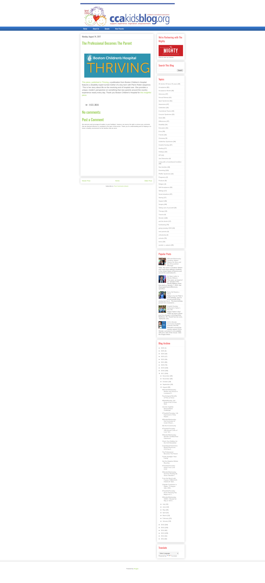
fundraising (162, 225)
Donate (107, 28)
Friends (161, 135)
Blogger (136, 568)
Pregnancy (162, 177)
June (164, 507)
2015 (163, 527)
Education (162, 128)
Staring (161, 197)
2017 (163, 373)
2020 (163, 365)
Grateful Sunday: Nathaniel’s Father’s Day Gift (173, 308)
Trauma (161, 214)
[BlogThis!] (92, 105)
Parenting (162, 170)
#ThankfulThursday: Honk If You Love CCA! (168, 467)
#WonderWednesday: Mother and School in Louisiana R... (170, 391)
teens (160, 241)
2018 (163, 370)
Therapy (161, 211)
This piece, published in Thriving (95, 82)
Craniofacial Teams (165, 111)
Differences (162, 121)
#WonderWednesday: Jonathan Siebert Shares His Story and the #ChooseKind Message (174, 262)
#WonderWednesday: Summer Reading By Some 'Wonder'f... (169, 473)
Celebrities (162, 107)
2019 (163, 368)
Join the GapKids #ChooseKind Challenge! (167, 408)
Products (161, 180)
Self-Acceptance (164, 187)
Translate (174, 556)
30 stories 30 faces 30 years (168, 84)
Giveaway (162, 138)
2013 (163, 533)
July (164, 504)
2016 (163, 524)
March (165, 515)
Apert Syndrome (164, 101)
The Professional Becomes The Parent (170, 453)
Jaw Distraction (164, 158)
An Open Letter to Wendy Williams (173, 277)
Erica (160, 131)
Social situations (164, 194)
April (164, 512)
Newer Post (86, 181)
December (166, 376)
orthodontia (162, 235)
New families (163, 167)
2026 (163, 348)
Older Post (148, 181)
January (165, 521)
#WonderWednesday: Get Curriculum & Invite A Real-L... (169, 421)
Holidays (161, 152)
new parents (163, 231)
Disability (161, 124)
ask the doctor (163, 221)
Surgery (161, 204)
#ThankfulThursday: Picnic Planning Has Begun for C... (169, 492)
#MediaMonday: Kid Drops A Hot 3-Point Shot (169, 402)
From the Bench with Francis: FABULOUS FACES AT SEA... (169, 480)
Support (161, 201)
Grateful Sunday (164, 145)
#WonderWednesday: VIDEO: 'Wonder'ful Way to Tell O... (169, 498)
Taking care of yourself (166, 208)
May (164, 510)
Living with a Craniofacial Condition (170, 162)
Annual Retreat (163, 97)
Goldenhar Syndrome (166, 141)
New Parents (119, 28)
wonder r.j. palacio (164, 245)
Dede (160, 118)
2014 (163, 530)
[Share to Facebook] (96, 105)
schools (161, 238)
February (166, 518)
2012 (163, 536)
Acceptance (162, 87)
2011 (162, 539)
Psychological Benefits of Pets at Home (169, 397)
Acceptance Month (165, 90)
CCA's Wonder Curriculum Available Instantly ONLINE (174, 323)
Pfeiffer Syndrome (164, 174)
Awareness (162, 104)
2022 (163, 359)
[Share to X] (94, 105)
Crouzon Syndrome (165, 114)
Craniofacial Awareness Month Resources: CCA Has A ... (170, 447)
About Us (96, 28)
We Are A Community (169, 425)
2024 (163, 353)
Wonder (161, 218)
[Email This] (90, 105)
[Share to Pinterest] (98, 105)
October (165, 381)
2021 (163, 362)
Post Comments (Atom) (121, 186)
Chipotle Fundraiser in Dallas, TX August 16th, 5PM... (169, 486)
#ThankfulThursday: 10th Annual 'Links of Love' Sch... (169, 430)
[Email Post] (86, 105)
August (165, 387)
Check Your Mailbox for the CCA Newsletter (169, 442)
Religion (161, 184)
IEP (160, 155)
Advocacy (162, 94)
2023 (163, 356)
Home (85, 28)
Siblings (161, 191)
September (166, 384)
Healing (161, 148)
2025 (163, 351)
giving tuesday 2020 (165, 228)
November (166, 379)
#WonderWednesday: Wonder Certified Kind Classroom (170, 436)
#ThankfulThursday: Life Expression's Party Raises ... (170, 414)
